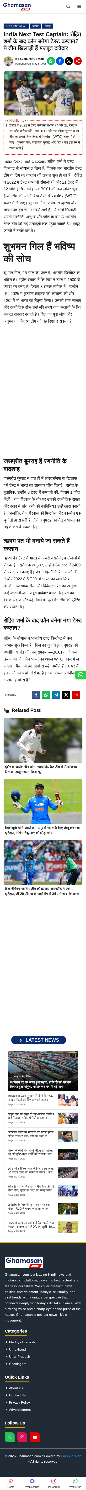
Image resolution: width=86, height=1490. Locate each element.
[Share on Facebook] (36, 695)
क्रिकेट (35, 26)
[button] (68, 6)
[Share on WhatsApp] (46, 695)
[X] (69, 61)
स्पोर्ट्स (48, 26)
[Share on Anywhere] (76, 695)
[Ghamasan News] (17, 6)
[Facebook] (51, 61)
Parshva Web (71, 1456)
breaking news (16, 26)
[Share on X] (66, 695)
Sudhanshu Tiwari (32, 58)
